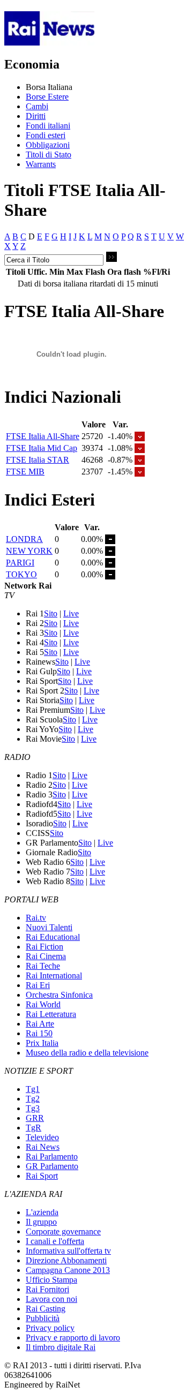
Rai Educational (53, 936)
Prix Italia (42, 1043)
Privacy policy (50, 1327)
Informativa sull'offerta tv (68, 1250)
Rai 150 (39, 1033)
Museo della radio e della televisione (87, 1052)
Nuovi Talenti (49, 927)
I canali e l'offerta (55, 1241)
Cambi (37, 106)
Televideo (42, 1137)
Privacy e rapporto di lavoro (73, 1337)
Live (71, 613)
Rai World (43, 1004)
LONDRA (24, 539)
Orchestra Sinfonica (59, 994)
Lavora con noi (51, 1298)
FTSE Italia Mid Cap (41, 448)
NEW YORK (29, 550)
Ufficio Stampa (51, 1279)
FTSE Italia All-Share (42, 436)
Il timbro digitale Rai (60, 1347)
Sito (50, 613)
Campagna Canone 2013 (68, 1270)
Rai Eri (38, 985)
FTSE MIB (25, 471)
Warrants (41, 164)
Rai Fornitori (47, 1289)
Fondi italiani (48, 125)
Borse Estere (47, 96)
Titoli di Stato (48, 154)
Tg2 (33, 1098)
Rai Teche (43, 965)
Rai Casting (45, 1308)
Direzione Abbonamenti (66, 1260)
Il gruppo (41, 1221)
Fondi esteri (45, 135)
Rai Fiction (44, 946)
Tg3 (33, 1108)
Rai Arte (40, 1023)
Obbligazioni (48, 144)
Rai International (54, 975)
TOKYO (21, 574)
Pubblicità (43, 1318)
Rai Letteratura (51, 1014)
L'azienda (42, 1212)
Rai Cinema (46, 956)
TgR (33, 1127)
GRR (35, 1117)
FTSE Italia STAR (37, 459)
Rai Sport (42, 1175)
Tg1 (33, 1089)
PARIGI (20, 562)
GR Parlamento (52, 1166)
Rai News (43, 1146)
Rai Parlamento (52, 1156)
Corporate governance (63, 1231)
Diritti (36, 115)
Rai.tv (36, 917)
